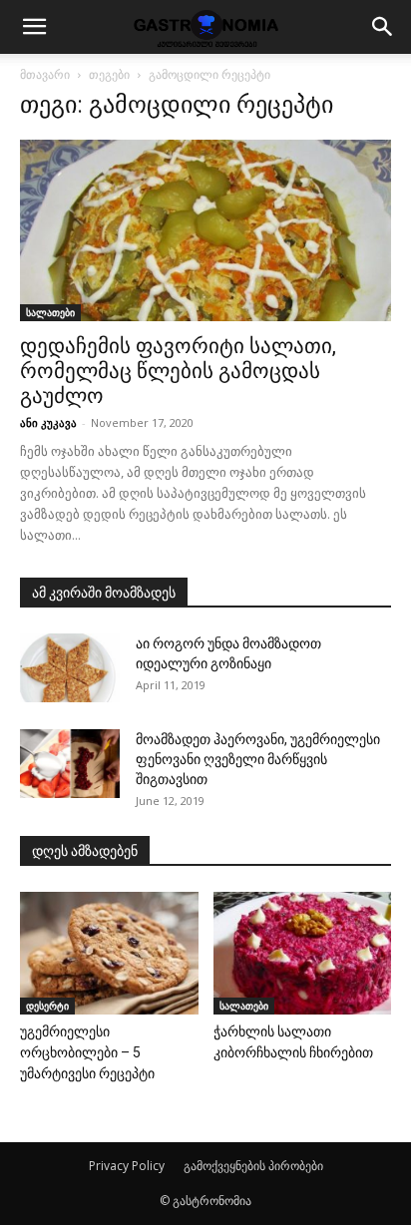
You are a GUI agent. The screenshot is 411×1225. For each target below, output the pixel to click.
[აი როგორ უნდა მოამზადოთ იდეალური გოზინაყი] (70, 667)
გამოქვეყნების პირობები (253, 1165)
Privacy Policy (127, 1165)
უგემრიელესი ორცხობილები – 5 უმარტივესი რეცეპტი (87, 1052)
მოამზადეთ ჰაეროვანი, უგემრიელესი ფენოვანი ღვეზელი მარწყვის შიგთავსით (258, 759)
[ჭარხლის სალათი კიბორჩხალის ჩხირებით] (302, 953)
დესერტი (47, 1006)
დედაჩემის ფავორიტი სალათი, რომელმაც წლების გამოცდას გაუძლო (178, 371)
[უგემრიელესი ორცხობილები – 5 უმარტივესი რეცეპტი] (109, 953)
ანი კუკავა (48, 422)
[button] (34, 27)
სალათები (50, 312)
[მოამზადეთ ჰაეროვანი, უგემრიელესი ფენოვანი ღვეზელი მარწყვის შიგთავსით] (70, 763)
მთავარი (45, 74)
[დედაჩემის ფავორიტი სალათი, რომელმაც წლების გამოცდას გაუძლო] (205, 230)
